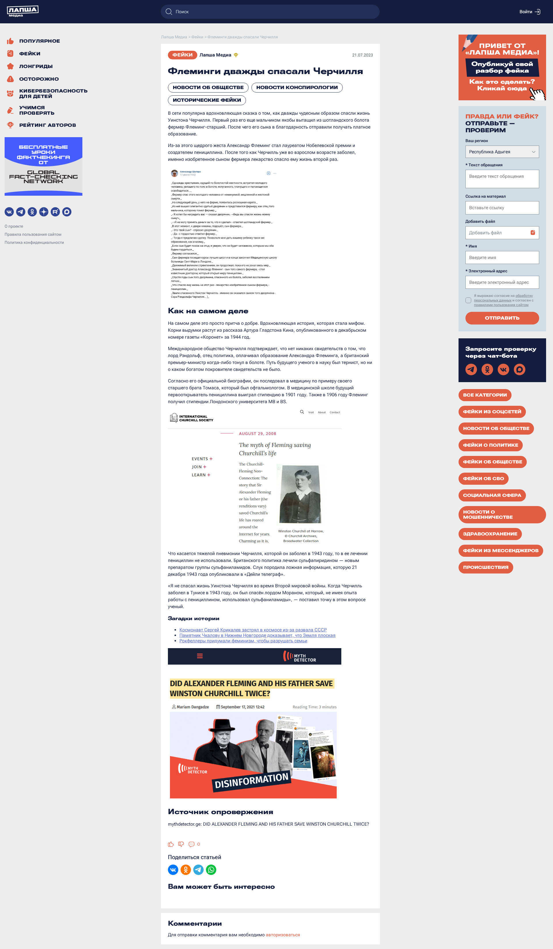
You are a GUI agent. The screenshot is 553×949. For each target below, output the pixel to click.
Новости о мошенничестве (488, 515)
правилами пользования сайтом (501, 305)
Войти (526, 11)
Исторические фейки (207, 100)
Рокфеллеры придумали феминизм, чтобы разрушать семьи (243, 641)
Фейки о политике (490, 445)
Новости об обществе (208, 87)
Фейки (183, 55)
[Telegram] (198, 870)
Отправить (502, 318)
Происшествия (486, 567)
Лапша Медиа (215, 55)
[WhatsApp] (211, 870)
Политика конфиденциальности (34, 242)
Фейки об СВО (483, 478)
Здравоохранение (490, 534)
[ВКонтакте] (173, 870)
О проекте (14, 226)
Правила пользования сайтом (33, 234)
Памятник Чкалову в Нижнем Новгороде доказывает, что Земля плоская (257, 635)
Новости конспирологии (297, 87)
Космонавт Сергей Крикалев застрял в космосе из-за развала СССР (253, 630)
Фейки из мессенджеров (501, 550)
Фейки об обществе (492, 462)
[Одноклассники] (186, 870)
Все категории (485, 395)
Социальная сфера (492, 495)
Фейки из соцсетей (492, 411)
